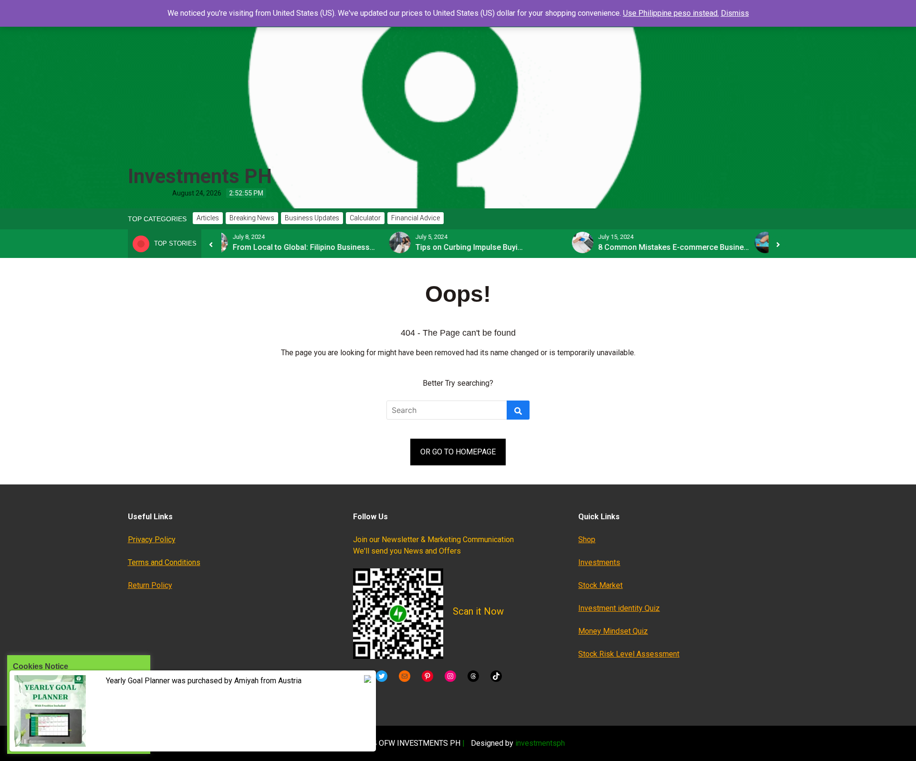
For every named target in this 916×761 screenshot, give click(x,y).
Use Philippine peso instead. (671, 13)
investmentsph (540, 743)
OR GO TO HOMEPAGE (458, 451)
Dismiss (735, 13)
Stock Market (600, 585)
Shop (586, 539)
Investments (599, 562)
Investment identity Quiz (619, 608)
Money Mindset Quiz (613, 631)
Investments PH (200, 176)
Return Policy (150, 585)
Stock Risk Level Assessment (628, 653)
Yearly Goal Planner (138, 680)
